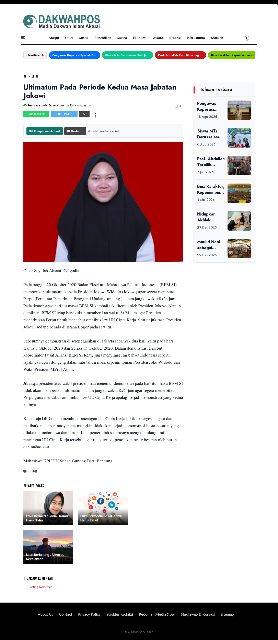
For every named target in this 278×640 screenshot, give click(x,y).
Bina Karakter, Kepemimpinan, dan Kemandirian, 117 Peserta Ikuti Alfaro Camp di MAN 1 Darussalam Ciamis (235, 55)
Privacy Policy (89, 614)
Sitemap (227, 614)
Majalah (217, 38)
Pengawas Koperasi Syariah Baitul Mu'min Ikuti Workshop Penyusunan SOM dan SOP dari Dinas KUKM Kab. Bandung (76, 55)
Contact (65, 614)
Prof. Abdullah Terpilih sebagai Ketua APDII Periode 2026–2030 (182, 55)
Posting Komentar (40, 587)
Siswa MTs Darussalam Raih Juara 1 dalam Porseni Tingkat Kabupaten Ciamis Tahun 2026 (129, 55)
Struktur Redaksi (120, 614)
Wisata (158, 38)
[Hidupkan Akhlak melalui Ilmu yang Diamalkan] (239, 221)
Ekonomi (140, 38)
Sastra (122, 38)
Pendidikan (103, 38)
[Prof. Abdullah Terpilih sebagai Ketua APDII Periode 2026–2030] (239, 165)
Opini (69, 38)
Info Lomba (196, 38)
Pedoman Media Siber (157, 614)
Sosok (84, 38)
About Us (45, 614)
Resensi (175, 38)
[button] (247, 38)
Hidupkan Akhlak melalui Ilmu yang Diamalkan (208, 217)
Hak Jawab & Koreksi (198, 614)
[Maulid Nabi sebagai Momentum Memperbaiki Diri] (239, 248)
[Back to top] (268, 630)
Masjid (54, 38)
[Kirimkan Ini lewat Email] (84, 114)
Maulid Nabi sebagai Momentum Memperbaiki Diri (209, 245)
